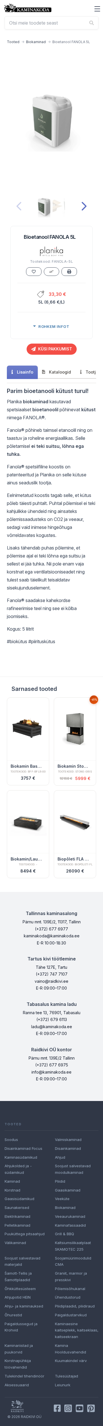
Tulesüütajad (66, 1376)
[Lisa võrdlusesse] (51, 271)
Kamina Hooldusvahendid (70, 1348)
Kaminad (12, 1181)
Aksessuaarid (17, 1385)
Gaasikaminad (67, 1190)
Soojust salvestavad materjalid (22, 1261)
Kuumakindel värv (71, 1360)
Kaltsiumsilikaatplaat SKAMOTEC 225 (73, 1245)
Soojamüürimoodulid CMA (73, 1261)
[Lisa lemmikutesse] (33, 271)
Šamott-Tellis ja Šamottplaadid (18, 1276)
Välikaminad (15, 1242)
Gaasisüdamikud (19, 1198)
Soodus (11, 1139)
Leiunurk (62, 1385)
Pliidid (60, 1181)
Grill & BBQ (64, 1234)
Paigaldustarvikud (71, 1315)
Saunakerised (17, 1207)
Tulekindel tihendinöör (24, 1376)
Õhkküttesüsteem (20, 1288)
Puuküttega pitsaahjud (25, 1234)
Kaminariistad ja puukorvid (19, 1348)
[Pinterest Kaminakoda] (91, 1408)
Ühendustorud (67, 1297)
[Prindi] (69, 271)
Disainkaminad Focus (23, 1148)
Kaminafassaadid (70, 1225)
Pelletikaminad (17, 1225)
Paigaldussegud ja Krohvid (21, 1327)
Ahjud (60, 1157)
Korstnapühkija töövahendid (18, 1363)
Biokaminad (36, 42)
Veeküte (62, 1198)
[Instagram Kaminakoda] (68, 1408)
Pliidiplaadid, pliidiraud (75, 1306)
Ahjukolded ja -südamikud (18, 1169)
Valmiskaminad (68, 1139)
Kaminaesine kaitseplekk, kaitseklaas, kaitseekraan (76, 1330)
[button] (97, 9)
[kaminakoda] (28, 8)
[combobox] (51, 22)
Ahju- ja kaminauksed (24, 1306)
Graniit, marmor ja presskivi (71, 1276)
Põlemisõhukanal (70, 1288)
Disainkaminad (68, 1148)
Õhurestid (13, 1315)
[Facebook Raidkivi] (57, 1408)
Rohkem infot (53, 326)
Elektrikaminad (17, 1216)
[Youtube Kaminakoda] (80, 1408)
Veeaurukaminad (70, 1216)
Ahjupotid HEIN (18, 1297)
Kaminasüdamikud (21, 1157)
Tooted (13, 42)
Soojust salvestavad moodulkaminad (73, 1169)
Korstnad (12, 1190)
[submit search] (91, 22)
